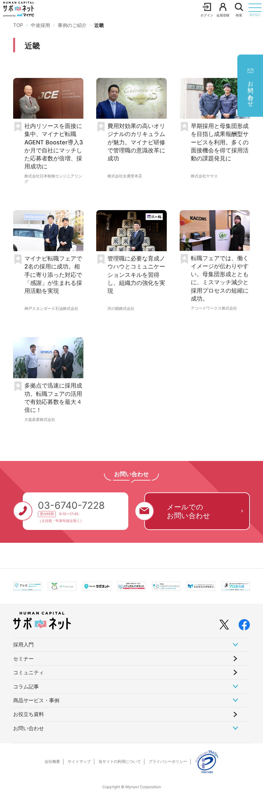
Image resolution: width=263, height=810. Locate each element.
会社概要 (52, 761)
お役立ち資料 (28, 714)
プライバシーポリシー (167, 761)
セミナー (23, 658)
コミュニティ (28, 672)
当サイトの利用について (119, 761)
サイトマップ (79, 761)
